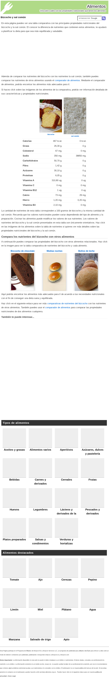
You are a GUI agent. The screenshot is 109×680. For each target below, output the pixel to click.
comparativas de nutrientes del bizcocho (67, 303)
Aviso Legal (12, 676)
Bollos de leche (86, 251)
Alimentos (96, 6)
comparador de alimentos (67, 80)
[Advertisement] (54, 53)
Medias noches (54, 251)
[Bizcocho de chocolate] (22, 272)
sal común (75, 136)
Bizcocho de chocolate (23, 251)
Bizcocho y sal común (13, 17)
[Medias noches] (54, 272)
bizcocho (50, 134)
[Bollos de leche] (86, 272)
